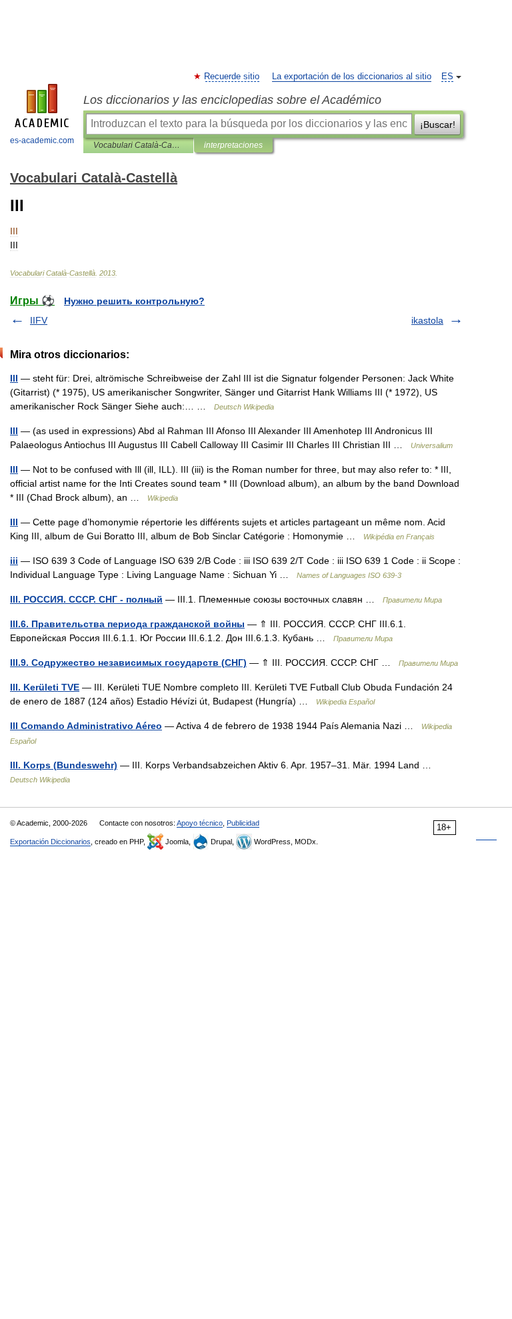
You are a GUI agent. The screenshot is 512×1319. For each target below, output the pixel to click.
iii (14, 560)
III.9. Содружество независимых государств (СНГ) (128, 662)
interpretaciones (233, 145)
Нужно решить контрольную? (134, 301)
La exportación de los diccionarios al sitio (351, 76)
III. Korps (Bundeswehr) (63, 765)
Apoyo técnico (200, 823)
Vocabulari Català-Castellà (138, 145)
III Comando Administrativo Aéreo (86, 725)
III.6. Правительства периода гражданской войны (127, 624)
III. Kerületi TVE (44, 687)
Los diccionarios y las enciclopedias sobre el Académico (232, 100)
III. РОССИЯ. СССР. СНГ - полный (86, 599)
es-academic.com (42, 140)
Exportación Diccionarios (50, 842)
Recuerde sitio (232, 76)
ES (447, 76)
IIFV (38, 320)
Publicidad (243, 823)
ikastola (427, 320)
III (14, 378)
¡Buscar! (437, 124)
